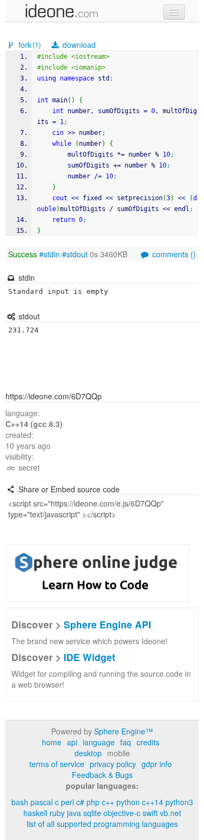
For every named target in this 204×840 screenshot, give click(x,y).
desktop (88, 753)
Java (74, 812)
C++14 (152, 801)
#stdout (75, 254)
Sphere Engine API (107, 624)
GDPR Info (156, 763)
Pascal (41, 801)
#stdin (49, 254)
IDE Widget (89, 657)
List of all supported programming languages (102, 823)
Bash (19, 801)
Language (99, 742)
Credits (148, 742)
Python (128, 801)
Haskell (35, 812)
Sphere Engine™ (123, 731)
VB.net (170, 812)
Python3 (179, 801)
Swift (150, 812)
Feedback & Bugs (102, 774)
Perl (67, 801)
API (72, 742)
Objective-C (121, 812)
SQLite (92, 812)
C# (80, 801)
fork (28, 44)
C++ (108, 801)
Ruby (57, 812)
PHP (93, 801)
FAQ (125, 742)
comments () (173, 254)
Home (51, 742)
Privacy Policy (113, 763)
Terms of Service (56, 763)
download (78, 44)
